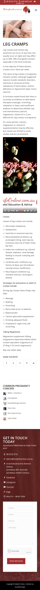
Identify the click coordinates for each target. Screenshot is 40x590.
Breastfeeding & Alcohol (17, 403)
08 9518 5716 (11, 1)
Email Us (20, 3)
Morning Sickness (14, 413)
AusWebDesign (20, 587)
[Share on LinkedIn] (33, 363)
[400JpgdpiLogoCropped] (16, 10)
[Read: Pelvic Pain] (5, 409)
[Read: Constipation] (5, 398)
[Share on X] (13, 363)
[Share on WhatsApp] (20, 363)
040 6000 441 (26, 1)
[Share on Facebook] (6, 363)
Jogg (8, 491)
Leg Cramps (12, 418)
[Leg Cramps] (17, 30)
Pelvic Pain (12, 408)
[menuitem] (36, 10)
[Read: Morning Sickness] (5, 414)
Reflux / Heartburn (15, 393)
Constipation (12, 398)
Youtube (10, 487)
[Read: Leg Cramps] (5, 419)
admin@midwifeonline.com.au (19, 459)
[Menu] (36, 10)
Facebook (10, 477)
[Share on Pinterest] (26, 363)
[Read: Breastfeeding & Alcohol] (5, 404)
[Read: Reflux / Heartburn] (5, 393)
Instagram (10, 482)
